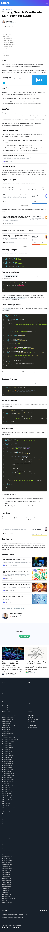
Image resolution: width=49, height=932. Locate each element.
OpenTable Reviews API (8, 862)
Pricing (29, 692)
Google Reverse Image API (8, 769)
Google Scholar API (7, 771)
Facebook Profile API (7, 848)
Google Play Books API (7, 757)
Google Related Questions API (9, 767)
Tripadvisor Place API (7, 866)
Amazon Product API (7, 799)
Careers (29, 699)
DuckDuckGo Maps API (8, 840)
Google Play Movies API (8, 761)
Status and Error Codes (7, 902)
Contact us (30, 707)
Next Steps (6, 51)
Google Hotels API (6, 713)
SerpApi (4, 32)
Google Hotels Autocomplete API (9, 715)
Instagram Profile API (7, 856)
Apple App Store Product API (9, 807)
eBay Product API (6, 846)
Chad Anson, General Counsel (10, 673)
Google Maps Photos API (8, 743)
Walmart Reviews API (7, 874)
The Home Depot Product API (9, 852)
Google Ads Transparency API (9, 695)
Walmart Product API (7, 872)
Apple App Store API (7, 801)
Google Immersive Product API (9, 725)
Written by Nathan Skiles (16, 613)
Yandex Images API (7, 884)
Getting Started (6, 36)
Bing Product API (6, 825)
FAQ (29, 701)
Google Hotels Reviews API (8, 719)
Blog (3, 9)
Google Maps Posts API (7, 745)
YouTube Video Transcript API (9, 898)
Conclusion (5, 53)
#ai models (17, 608)
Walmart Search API (7, 870)
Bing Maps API (6, 821)
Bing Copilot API (6, 817)
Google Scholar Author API (8, 773)
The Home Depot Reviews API (9, 854)
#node (22, 608)
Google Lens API (6, 729)
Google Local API (6, 731)
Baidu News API (6, 813)
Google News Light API (7, 751)
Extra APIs (5, 900)
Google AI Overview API (8, 691)
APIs (29, 686)
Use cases (30, 695)
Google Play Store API (7, 765)
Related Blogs (6, 55)
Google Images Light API (8, 723)
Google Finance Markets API (8, 703)
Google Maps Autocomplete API (9, 737)
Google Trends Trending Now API (9, 791)
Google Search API (7, 34)
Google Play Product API (8, 763)
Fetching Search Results (9, 42)
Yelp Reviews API (6, 892)
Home (29, 684)
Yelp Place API (6, 890)
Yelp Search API (6, 888)
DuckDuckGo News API (8, 842)
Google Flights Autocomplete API (9, 707)
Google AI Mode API (7, 688)
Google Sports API (6, 783)
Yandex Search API (7, 882)
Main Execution (7, 49)
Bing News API (6, 823)
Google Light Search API (8, 686)
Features (30, 691)
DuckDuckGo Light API (7, 838)
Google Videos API (7, 793)
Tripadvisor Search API (7, 864)
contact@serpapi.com (32, 727)
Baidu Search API (6, 811)
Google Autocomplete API (8, 697)
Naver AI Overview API (7, 860)
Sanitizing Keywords (8, 46)
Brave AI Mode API (7, 834)
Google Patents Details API (8, 755)
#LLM (12, 608)
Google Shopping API (7, 777)
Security (30, 705)
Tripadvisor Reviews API (8, 868)
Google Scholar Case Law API (9, 775)
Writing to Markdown (8, 48)
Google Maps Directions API (8, 741)
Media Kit (30, 711)
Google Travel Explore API (8, 785)
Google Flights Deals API (8, 709)
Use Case (5, 30)
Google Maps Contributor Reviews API (11, 739)
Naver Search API (6, 858)
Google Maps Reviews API (8, 747)
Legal (29, 703)
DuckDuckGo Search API (8, 836)
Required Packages (8, 38)
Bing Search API (6, 815)
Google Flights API (7, 705)
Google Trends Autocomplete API (9, 789)
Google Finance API (7, 701)
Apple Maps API (6, 803)
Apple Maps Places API (7, 805)
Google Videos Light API (8, 795)
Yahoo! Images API (7, 878)
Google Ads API (6, 692)
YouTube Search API (7, 894)
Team (29, 697)
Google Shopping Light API (8, 779)
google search (8, 9)
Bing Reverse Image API (8, 827)
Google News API (6, 749)
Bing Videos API (6, 831)
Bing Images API (6, 819)
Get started (23, 636)
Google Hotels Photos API (8, 717)
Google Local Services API (8, 733)
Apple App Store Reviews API (9, 809)
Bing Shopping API (7, 830)
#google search (6, 608)
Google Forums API (7, 711)
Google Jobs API (6, 727)
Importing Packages (8, 40)
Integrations (30, 688)
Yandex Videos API (7, 886)
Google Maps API (6, 735)
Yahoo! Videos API (7, 880)
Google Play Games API (7, 759)
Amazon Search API (7, 797)
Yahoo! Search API (7, 876)
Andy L (29, 671)
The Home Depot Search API (8, 850)
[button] (47, 3)
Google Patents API (7, 753)
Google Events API (6, 699)
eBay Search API (6, 844)
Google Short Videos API (8, 781)
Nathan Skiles (9, 21)
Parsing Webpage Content (9, 44)
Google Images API (7, 721)
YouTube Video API (7, 896)
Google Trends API (7, 787)
